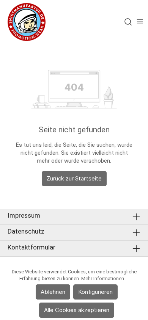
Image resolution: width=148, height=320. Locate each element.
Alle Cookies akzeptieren (76, 310)
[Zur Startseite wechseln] (27, 22)
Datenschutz (26, 231)
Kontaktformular (31, 247)
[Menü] (140, 22)
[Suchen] (128, 22)
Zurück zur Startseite (74, 178)
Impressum (24, 215)
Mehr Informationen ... (105, 278)
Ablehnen (53, 291)
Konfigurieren (95, 291)
